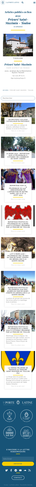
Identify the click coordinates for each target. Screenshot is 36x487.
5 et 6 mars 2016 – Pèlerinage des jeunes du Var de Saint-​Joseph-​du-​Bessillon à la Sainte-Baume (18, 257)
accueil (5, 90)
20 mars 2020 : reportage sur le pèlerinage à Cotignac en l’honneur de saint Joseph (18, 156)
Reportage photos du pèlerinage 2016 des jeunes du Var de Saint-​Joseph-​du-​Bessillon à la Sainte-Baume (18, 291)
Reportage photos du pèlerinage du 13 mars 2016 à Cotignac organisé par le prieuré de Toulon (18, 224)
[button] (34, 2)
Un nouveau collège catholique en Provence (18, 120)
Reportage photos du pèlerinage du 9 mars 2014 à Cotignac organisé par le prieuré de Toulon (18, 329)
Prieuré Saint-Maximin (18, 64)
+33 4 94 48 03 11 (18, 75)
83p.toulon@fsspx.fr (18, 78)
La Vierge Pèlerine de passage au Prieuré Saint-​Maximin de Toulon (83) (18, 370)
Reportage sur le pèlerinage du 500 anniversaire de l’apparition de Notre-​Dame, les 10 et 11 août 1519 (18, 190)
